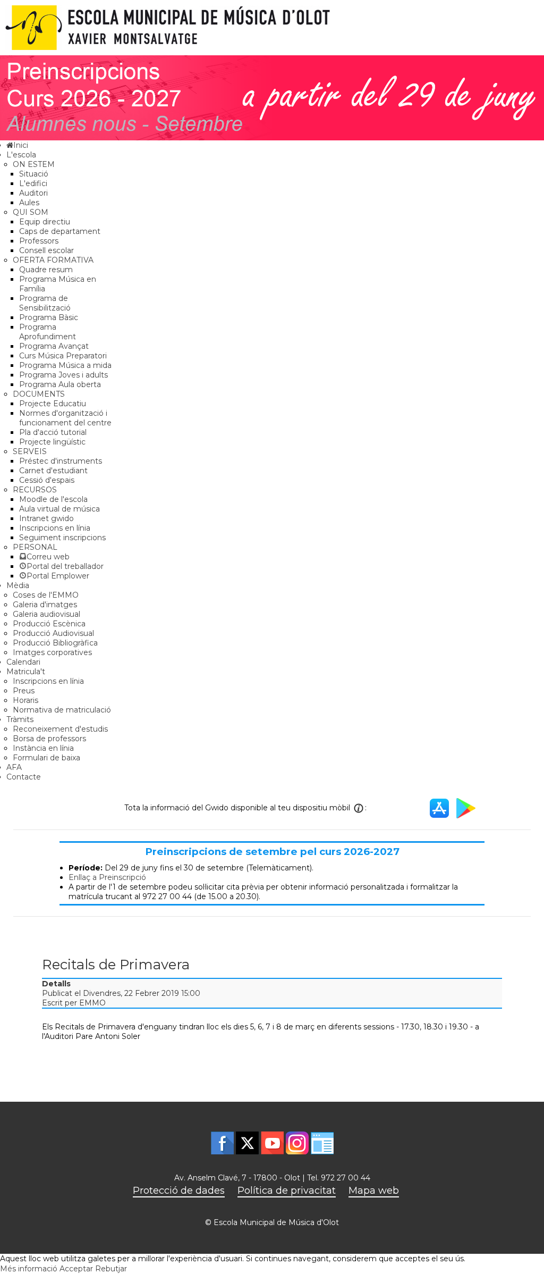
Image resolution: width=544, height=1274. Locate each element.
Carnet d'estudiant (53, 470)
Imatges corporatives (52, 652)
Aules (29, 202)
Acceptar (76, 1268)
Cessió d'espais (46, 480)
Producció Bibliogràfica (55, 643)
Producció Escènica (49, 623)
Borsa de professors (49, 738)
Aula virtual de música (59, 509)
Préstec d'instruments (60, 461)
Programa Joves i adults (63, 375)
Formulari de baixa (46, 757)
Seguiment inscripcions (62, 537)
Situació (33, 174)
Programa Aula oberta (60, 384)
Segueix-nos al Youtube (272, 1142)
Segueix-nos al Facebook (222, 1142)
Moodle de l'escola (53, 499)
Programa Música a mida (65, 365)
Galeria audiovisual (46, 614)
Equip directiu (44, 222)
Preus (24, 690)
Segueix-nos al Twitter (247, 1142)
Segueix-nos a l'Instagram (297, 1142)
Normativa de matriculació (62, 710)
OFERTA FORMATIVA (53, 260)
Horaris (25, 700)
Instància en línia (43, 748)
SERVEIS (30, 451)
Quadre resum (46, 269)
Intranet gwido (46, 518)
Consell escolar (46, 250)
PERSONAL (35, 547)
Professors (38, 241)
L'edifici (33, 183)
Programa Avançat (54, 346)
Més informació (28, 1268)
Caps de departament (59, 231)
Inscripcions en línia (54, 528)
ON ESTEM (34, 164)
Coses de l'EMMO (46, 595)
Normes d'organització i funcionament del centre (65, 418)
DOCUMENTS (39, 394)
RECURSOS (35, 489)
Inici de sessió (322, 1142)
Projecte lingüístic (52, 442)
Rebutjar (111, 1268)
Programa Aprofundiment (47, 331)
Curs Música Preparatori (63, 356)
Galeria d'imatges (45, 604)
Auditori (33, 193)
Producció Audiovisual (53, 633)
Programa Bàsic (48, 317)
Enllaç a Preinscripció (107, 877)
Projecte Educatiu (52, 403)
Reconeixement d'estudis (60, 729)
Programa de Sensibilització (45, 303)
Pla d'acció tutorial (53, 432)
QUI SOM (30, 212)
